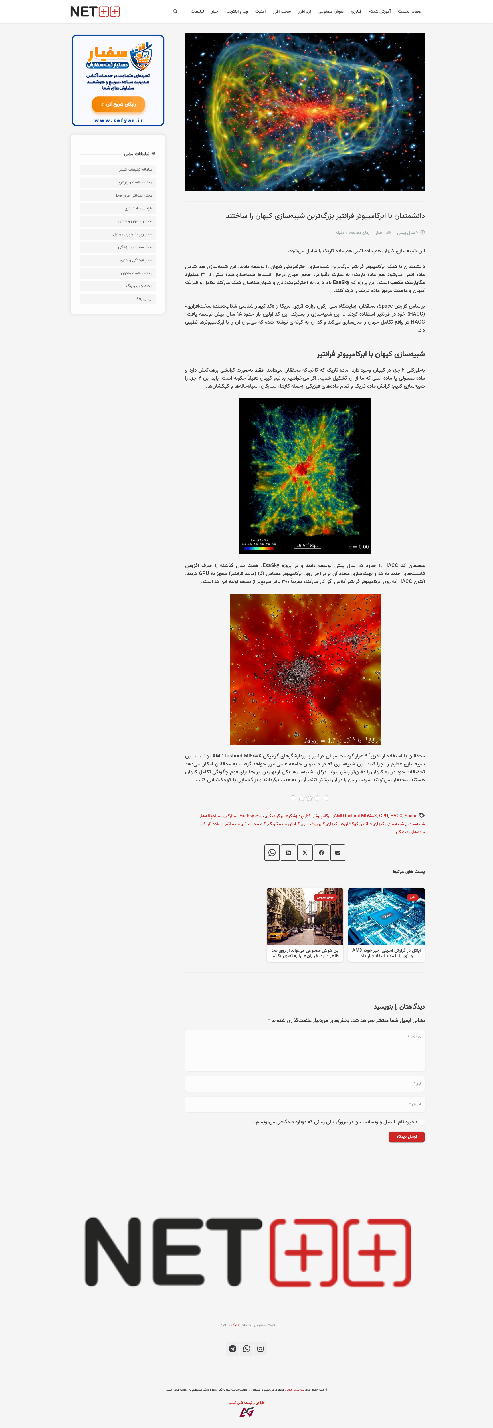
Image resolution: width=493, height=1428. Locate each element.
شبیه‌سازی (415, 824)
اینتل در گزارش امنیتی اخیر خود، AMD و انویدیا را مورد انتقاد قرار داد (386, 953)
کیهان (332, 824)
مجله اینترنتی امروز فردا (134, 195)
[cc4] (118, 80)
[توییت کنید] (305, 852)
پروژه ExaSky (251, 816)
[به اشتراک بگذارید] (321, 852)
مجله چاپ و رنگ (139, 286)
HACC (396, 816)
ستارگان (230, 816)
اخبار (379, 233)
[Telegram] (232, 1349)
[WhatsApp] (246, 1349)
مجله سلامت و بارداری (135, 182)
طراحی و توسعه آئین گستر (246, 1402)
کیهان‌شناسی (313, 824)
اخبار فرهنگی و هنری (136, 260)
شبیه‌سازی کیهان (389, 824)
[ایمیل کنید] (337, 852)
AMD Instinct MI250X (355, 816)
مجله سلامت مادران (136, 273)
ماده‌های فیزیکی (410, 832)
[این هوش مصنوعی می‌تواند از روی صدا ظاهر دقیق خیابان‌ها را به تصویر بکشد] (305, 892)
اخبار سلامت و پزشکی (135, 247)
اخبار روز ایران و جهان (135, 221)
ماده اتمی (231, 824)
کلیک (235, 1325)
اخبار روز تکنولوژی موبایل (132, 234)
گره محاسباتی (254, 824)
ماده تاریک (210, 824)
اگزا (309, 816)
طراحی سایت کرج (138, 208)
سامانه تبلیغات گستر (135, 169)
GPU (383, 816)
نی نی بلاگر (143, 299)
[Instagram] (260, 1348)
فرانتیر (366, 824)
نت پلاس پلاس (294, 1389)
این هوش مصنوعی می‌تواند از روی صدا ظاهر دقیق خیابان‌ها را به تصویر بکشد (305, 953)
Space (411, 816)
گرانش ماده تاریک (284, 824)
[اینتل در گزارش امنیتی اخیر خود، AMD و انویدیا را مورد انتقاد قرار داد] (386, 892)
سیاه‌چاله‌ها (211, 816)
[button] (175, 11)
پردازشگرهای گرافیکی (285, 816)
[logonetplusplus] (95, 11)
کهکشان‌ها (349, 824)
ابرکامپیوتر (323, 816)
